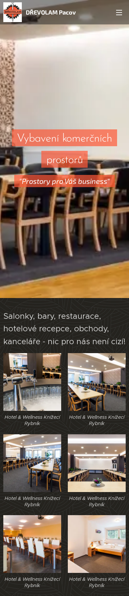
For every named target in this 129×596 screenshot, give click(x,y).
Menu (119, 12)
